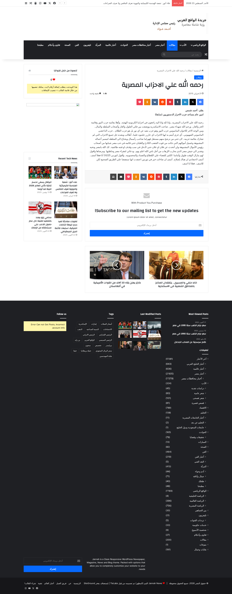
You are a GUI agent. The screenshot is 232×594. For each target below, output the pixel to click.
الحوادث (124, 45)
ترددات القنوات (197, 520)
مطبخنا (40, 45)
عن (69, 583)
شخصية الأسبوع (199, 530)
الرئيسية (198, 70)
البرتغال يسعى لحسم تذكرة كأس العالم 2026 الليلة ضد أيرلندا (40, 185)
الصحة (67, 45)
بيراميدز (109, 345)
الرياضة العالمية (197, 500)
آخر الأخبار (201, 359)
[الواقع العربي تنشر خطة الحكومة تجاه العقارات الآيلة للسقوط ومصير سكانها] (125, 345)
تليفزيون (87, 45)
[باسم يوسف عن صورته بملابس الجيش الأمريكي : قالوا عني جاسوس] (154, 345)
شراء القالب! (30, 583)
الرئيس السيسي (105, 340)
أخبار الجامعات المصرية (193, 417)
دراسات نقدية (197, 388)
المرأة (98, 45)
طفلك (201, 481)
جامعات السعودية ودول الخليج (190, 427)
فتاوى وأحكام (54, 45)
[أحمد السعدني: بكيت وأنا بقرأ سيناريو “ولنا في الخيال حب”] (125, 334)
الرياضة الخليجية (196, 495)
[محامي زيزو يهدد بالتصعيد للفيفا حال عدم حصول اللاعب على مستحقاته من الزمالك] (40, 207)
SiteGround (89, 583)
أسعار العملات (106, 324)
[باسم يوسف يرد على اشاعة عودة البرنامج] (139, 345)
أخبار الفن (199, 456)
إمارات (93, 324)
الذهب (79, 329)
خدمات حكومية (199, 525)
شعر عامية (199, 393)
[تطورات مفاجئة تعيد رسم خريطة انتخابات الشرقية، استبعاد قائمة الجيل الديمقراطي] (65, 209)
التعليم (203, 412)
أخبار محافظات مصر (141, 45)
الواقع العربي (89, 340)
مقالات (172, 45)
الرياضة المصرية (196, 505)
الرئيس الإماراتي (105, 334)
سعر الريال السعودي (104, 351)
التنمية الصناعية (93, 329)
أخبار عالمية (110, 45)
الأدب (183, 45)
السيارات (202, 442)
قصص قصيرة (198, 403)
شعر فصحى (198, 398)
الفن (77, 45)
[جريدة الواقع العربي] (179, 23)
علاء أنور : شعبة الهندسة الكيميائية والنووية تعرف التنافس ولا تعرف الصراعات (66, 187)
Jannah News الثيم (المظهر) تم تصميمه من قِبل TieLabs (136, 583)
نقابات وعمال (200, 549)
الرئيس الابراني (89, 334)
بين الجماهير (200, 510)
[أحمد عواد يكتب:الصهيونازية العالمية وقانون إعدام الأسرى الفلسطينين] (154, 325)
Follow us (61, 314)
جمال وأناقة (198, 476)
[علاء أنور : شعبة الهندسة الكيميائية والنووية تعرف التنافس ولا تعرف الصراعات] (65, 172)
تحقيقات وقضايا (197, 437)
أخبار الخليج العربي (195, 363)
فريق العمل (61, 583)
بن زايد (77, 340)
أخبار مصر (160, 45)
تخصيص (98, 345)
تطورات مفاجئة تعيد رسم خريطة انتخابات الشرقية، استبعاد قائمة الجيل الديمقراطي (66, 226)
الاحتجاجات (107, 329)
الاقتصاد (202, 407)
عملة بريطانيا (86, 351)
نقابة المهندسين (106, 356)
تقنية (40, 583)
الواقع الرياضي (199, 45)
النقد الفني (199, 461)
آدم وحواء (199, 471)
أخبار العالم (49, 583)
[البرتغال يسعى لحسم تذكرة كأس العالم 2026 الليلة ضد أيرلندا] (40, 172)
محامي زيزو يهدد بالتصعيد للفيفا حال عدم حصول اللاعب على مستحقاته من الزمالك (40, 222)
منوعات (202, 544)
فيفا (75, 351)
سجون (88, 345)
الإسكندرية (83, 324)
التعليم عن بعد (197, 422)
